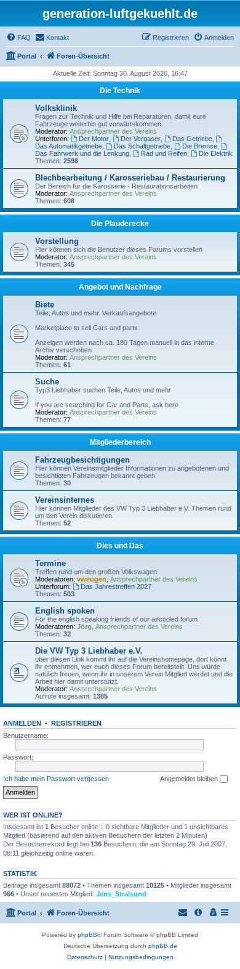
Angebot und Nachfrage (120, 287)
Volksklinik (56, 108)
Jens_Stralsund (121, 894)
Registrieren (76, 723)
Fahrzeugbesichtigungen (82, 459)
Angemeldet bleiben (190, 778)
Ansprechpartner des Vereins (113, 131)
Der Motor (94, 138)
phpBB (87, 934)
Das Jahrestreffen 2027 (116, 586)
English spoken (65, 610)
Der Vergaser (141, 138)
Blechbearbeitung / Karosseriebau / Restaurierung (130, 177)
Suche (47, 381)
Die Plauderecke (120, 223)
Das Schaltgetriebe (142, 146)
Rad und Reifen (164, 153)
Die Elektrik (216, 153)
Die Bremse (199, 146)
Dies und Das (120, 545)
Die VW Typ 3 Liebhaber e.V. (89, 650)
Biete (44, 304)
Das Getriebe (192, 138)
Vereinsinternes (64, 500)
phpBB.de (162, 946)
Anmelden (22, 723)
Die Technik (120, 90)
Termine (50, 563)
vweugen (91, 579)
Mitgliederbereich (120, 442)
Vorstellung (57, 241)
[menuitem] (18, 37)
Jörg (84, 626)
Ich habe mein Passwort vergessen (56, 778)
